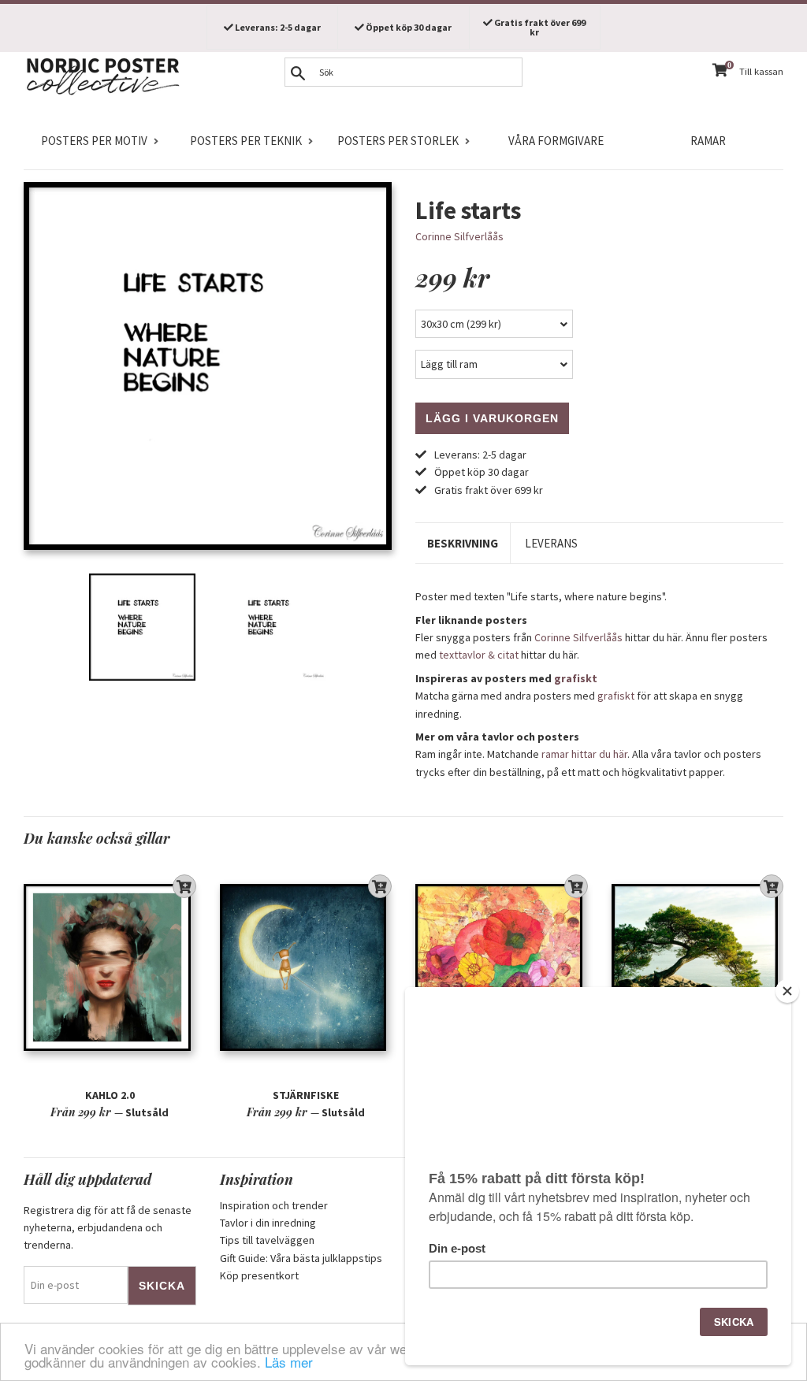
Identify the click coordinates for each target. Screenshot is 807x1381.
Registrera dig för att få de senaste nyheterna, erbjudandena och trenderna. (108, 1228)
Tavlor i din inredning (268, 1223)
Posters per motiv (94, 140)
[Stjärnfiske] (306, 967)
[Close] (787, 991)
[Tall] (698, 967)
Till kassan (761, 71)
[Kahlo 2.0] (110, 967)
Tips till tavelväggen (267, 1240)
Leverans (551, 543)
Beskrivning (462, 543)
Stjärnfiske (306, 1095)
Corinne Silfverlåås (459, 236)
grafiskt (575, 678)
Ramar (708, 140)
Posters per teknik (246, 140)
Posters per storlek (398, 140)
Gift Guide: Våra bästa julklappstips (301, 1258)
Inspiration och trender (274, 1205)
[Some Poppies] (501, 967)
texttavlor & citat (479, 655)
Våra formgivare (556, 140)
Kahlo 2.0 (110, 1095)
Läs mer (289, 1362)
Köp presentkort (259, 1275)
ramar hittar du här (584, 754)
